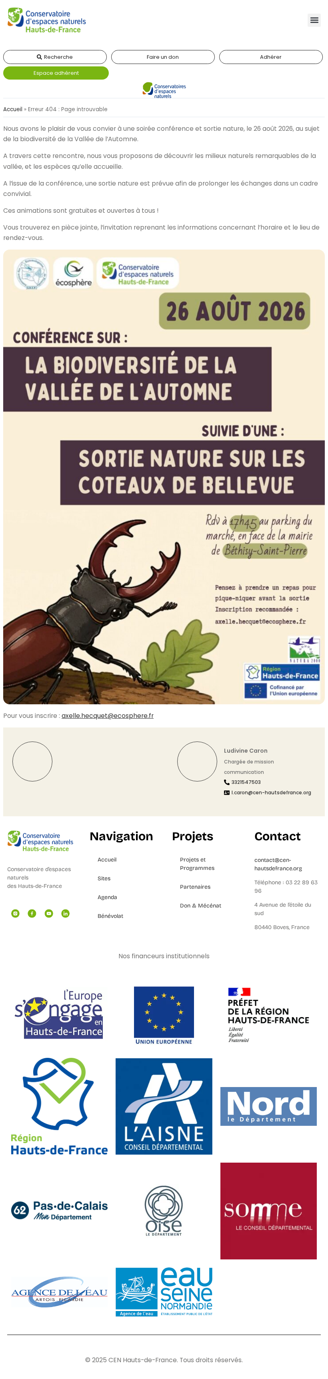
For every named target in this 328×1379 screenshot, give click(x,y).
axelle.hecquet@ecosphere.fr (108, 715)
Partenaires (195, 886)
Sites (104, 878)
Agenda (107, 897)
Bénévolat (110, 916)
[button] (314, 20)
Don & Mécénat (200, 905)
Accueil (12, 109)
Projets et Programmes (197, 863)
